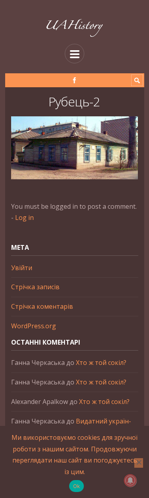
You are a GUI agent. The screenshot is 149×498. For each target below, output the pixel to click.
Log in (24, 217)
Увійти (21, 267)
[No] (138, 463)
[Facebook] (74, 80)
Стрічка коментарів (42, 306)
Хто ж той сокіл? (101, 362)
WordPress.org (33, 326)
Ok (76, 486)
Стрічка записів (35, 286)
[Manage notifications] (130, 480)
